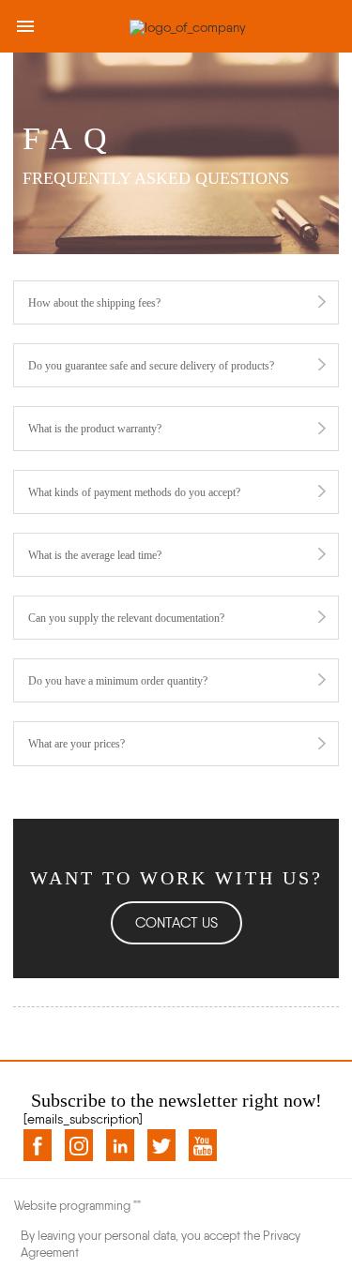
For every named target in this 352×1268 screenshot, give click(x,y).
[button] (176, 922)
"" (137, 1206)
